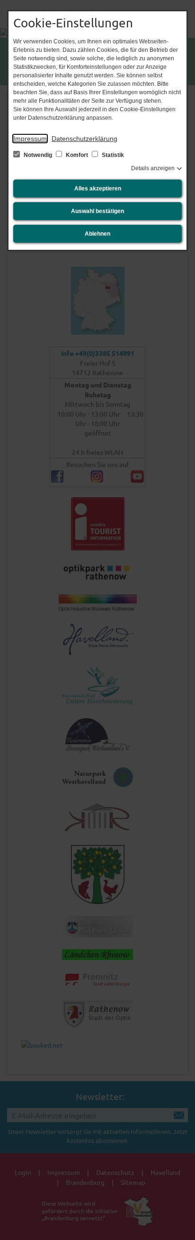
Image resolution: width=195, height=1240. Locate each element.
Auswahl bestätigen (97, 211)
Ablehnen (97, 233)
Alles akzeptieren (97, 188)
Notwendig (37, 155)
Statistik (112, 155)
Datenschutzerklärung (84, 138)
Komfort (76, 155)
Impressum (30, 138)
